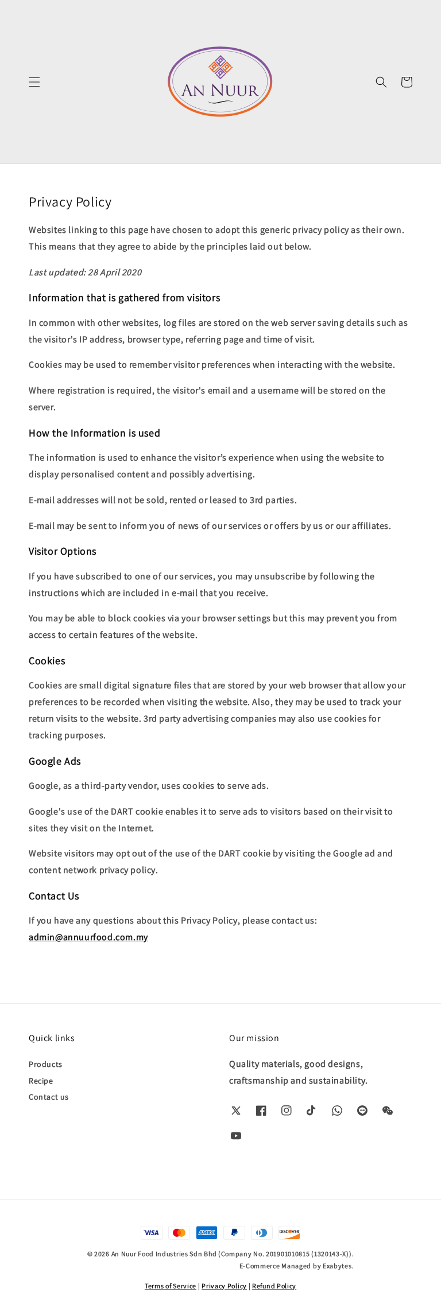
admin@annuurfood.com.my (88, 937)
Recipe (41, 1081)
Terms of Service (170, 1285)
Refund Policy (274, 1285)
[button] (34, 82)
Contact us (49, 1097)
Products (46, 1064)
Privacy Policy (224, 1285)
